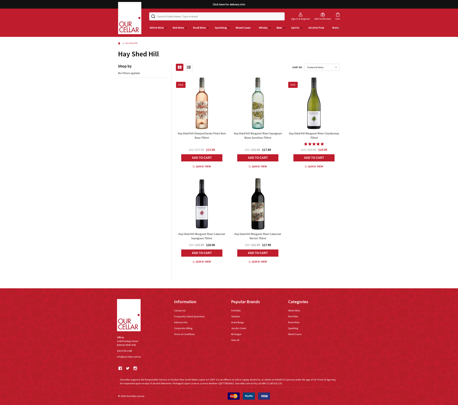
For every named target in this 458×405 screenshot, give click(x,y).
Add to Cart (202, 157)
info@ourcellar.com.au (129, 356)
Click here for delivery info (229, 4)
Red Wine (178, 27)
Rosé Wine (199, 27)
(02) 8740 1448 (124, 350)
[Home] (119, 43)
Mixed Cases (243, 27)
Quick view (203, 166)
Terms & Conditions (184, 334)
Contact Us (180, 310)
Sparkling (221, 27)
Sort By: (297, 67)
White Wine (157, 27)
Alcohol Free (316, 27)
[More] (166, 27)
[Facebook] (120, 368)
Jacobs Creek (238, 328)
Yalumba (235, 316)
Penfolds (236, 310)
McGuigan (236, 334)
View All (235, 340)
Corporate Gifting (183, 328)
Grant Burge (237, 322)
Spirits (295, 27)
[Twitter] (128, 368)
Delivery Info (180, 322)
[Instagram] (135, 368)
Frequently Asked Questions (189, 316)
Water (336, 27)
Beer (279, 27)
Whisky (263, 27)
